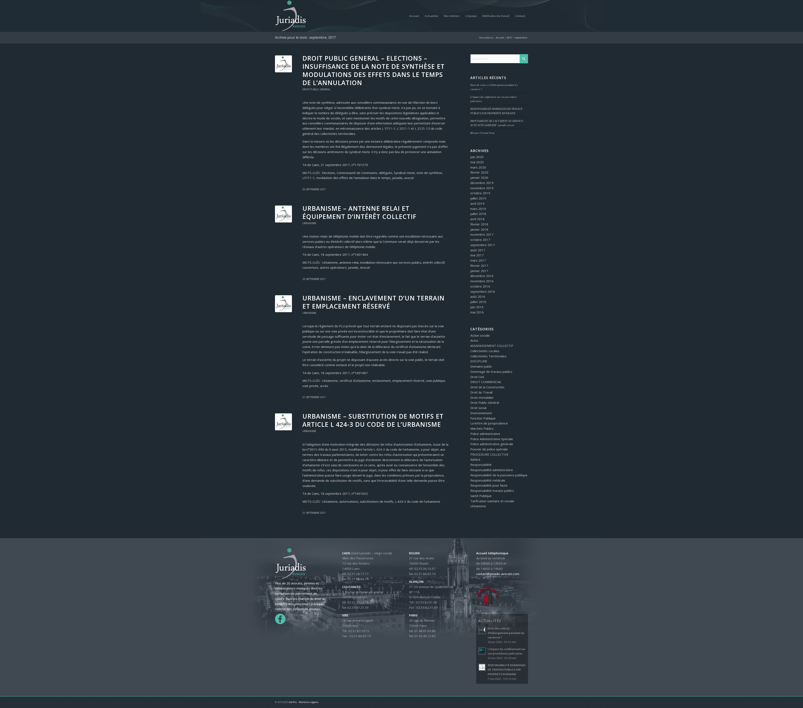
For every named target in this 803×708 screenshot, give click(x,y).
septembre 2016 (482, 291)
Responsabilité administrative (491, 470)
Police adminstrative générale (491, 444)
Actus (474, 340)
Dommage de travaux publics (491, 371)
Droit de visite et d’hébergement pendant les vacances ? (506, 632)
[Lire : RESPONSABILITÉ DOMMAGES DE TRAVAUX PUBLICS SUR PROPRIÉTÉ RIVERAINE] (482, 667)
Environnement (481, 413)
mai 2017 (477, 255)
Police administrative (485, 434)
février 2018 (479, 224)
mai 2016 (477, 312)
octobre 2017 (480, 240)
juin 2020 (476, 157)
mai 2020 (477, 162)
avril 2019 (477, 203)
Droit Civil (477, 377)
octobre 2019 (480, 193)
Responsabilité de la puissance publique (498, 475)
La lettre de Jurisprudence (489, 423)
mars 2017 (478, 260)
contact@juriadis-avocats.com (497, 574)
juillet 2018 (478, 214)
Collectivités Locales (484, 351)
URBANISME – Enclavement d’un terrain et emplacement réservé (373, 302)
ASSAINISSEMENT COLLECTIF (491, 346)
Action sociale (480, 335)
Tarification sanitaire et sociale (492, 501)
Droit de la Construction (487, 387)
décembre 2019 (482, 183)
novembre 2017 (482, 234)
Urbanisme (309, 223)
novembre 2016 (482, 281)
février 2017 (479, 265)
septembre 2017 (482, 245)
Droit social (478, 408)
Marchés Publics (482, 428)
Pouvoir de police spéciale (489, 449)
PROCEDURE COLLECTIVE (489, 454)
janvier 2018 (479, 229)
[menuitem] (414, 16)
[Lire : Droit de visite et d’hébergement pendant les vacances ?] (482, 630)
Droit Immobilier (482, 397)
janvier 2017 (479, 271)
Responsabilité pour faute (489, 485)
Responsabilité (481, 465)
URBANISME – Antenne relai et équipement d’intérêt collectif (359, 212)
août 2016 (477, 296)
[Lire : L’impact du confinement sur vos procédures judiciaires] (482, 651)
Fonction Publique (483, 418)
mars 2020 (478, 167)
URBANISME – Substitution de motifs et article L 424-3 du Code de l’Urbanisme (373, 420)
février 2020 (479, 172)
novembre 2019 (482, 188)
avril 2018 (477, 219)
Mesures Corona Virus (482, 132)
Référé (475, 460)
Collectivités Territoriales (488, 356)
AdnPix (293, 702)
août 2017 (477, 250)
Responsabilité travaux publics (492, 490)
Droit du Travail (481, 392)
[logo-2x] (290, 16)
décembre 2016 (482, 276)
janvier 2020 (479, 177)
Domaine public (481, 366)
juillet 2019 (478, 198)
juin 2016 (476, 307)
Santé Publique (481, 496)
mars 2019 (478, 209)
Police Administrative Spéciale (491, 439)
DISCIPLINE (478, 361)
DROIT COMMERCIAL (485, 382)
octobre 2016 (480, 286)
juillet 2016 (478, 302)
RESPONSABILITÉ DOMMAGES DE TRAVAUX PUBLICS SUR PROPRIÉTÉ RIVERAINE (507, 669)
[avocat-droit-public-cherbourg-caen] (283, 63)
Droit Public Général (316, 89)
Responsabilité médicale (487, 480)
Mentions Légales (308, 702)
